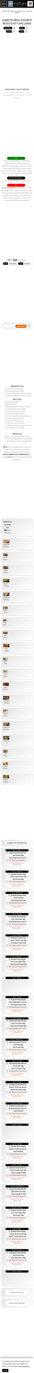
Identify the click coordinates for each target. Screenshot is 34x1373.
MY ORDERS (9, 457)
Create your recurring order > (17, 1303)
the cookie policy (24, 1366)
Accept (5, 1370)
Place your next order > (17, 1292)
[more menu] (4, 4)
